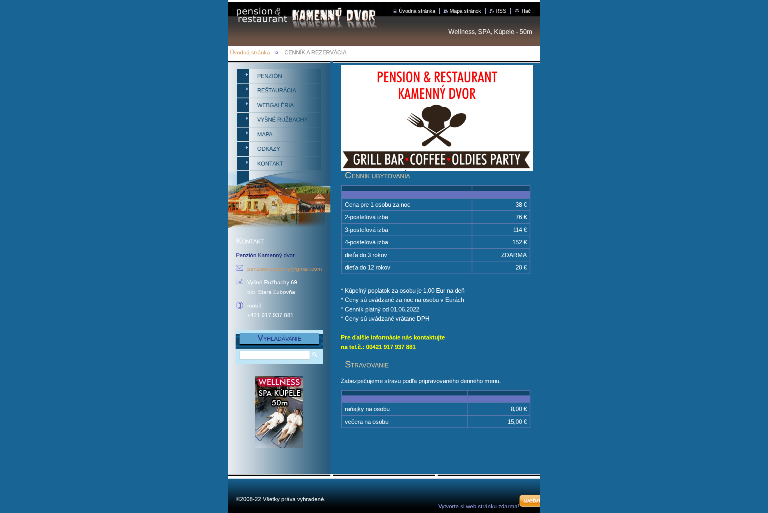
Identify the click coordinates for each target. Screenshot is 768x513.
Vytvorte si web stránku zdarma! (478, 506)
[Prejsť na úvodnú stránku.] (310, 26)
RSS (501, 11)
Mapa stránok (465, 11)
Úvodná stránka (417, 11)
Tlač (526, 11)
